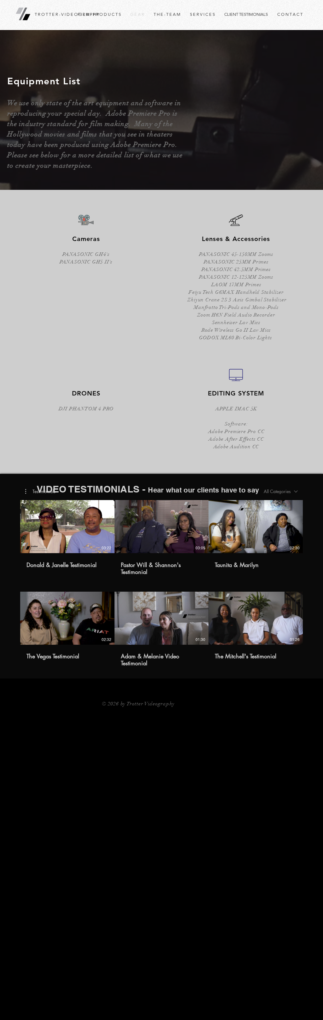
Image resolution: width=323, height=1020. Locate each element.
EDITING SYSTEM (236, 393)
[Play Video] (67, 526)
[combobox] (281, 491)
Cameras (86, 239)
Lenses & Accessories (236, 239)
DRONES (86, 393)
